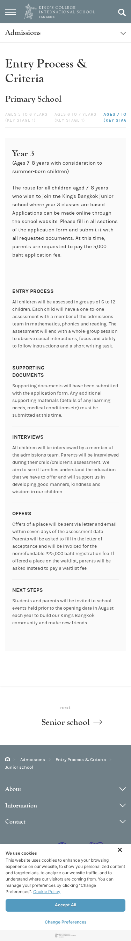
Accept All (65, 904)
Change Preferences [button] (66, 922)
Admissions (32, 759)
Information (21, 805)
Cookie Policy (46, 891)
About (13, 789)
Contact (15, 821)
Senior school (66, 722)
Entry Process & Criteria (81, 759)
